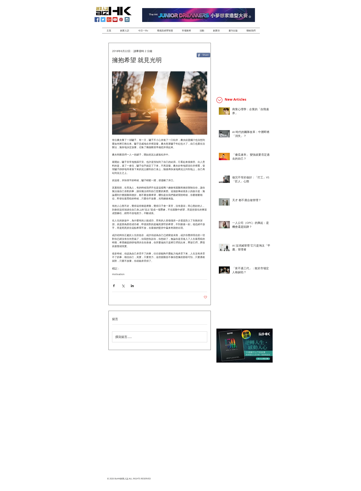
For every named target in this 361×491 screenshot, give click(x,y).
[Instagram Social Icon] (127, 19)
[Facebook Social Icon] (97, 19)
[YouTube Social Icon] (115, 19)
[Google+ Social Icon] (109, 19)
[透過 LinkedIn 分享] (132, 285)
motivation (118, 274)
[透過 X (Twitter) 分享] (123, 285)
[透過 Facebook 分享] (114, 285)
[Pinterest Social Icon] (121, 19)
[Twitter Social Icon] (103, 19)
